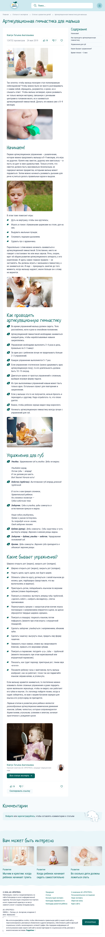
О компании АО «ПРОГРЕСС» (81, 892)
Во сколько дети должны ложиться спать (85, 875)
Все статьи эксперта (19, 775)
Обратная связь (77, 901)
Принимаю (90, 922)
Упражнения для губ (78, 44)
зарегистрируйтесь (26, 816)
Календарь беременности (55, 901)
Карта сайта (75, 904)
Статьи (48, 895)
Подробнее (30, 930)
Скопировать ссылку (20, 791)
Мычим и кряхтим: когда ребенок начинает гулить (17, 875)
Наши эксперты (77, 898)
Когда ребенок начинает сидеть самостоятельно (51, 875)
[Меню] (99, 5)
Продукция (50, 892)
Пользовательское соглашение (83, 895)
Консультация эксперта (54, 898)
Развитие (7, 869)
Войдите (9, 816)
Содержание (79, 29)
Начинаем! (75, 33)
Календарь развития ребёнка (56, 904)
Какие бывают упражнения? (81, 49)
